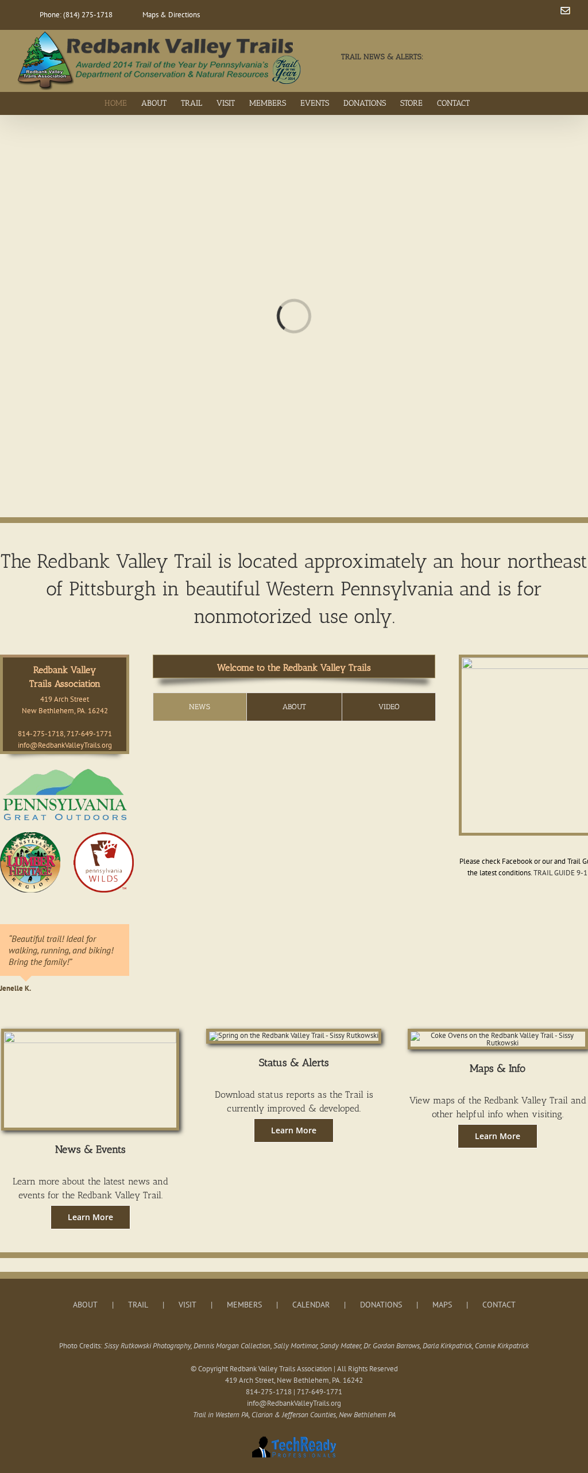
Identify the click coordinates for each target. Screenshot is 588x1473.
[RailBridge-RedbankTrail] (90, 1035)
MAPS (442, 1304)
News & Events (90, 1149)
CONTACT (499, 1304)
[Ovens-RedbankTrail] (498, 1035)
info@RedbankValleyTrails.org (65, 745)
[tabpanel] (298, 738)
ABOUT (85, 1304)
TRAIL (138, 1304)
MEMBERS (244, 1304)
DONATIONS (381, 1304)
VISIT (187, 1304)
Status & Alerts (294, 1062)
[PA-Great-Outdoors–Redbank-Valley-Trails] (64, 769)
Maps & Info (497, 1068)
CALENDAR (311, 1304)
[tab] (200, 707)
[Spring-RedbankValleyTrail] (293, 1035)
